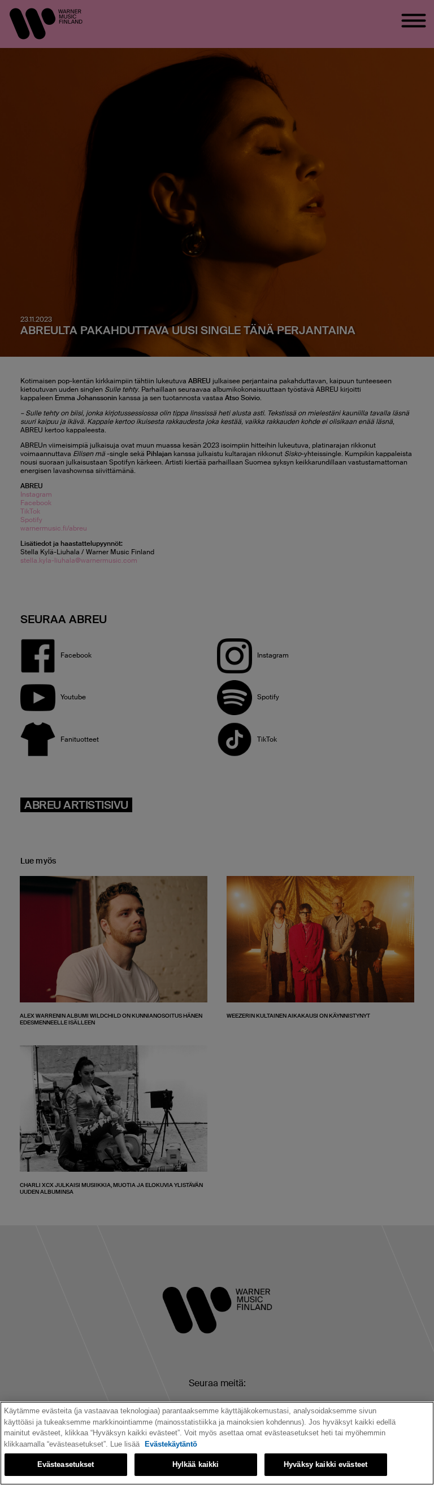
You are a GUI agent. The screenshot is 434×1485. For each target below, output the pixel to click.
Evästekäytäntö (171, 1444)
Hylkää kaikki (195, 1464)
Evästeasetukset (65, 1464)
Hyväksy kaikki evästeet (325, 1464)
